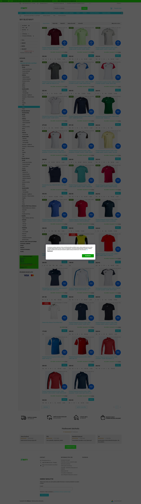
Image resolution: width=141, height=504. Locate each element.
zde (87, 249)
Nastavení (50, 251)
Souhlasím (88, 255)
